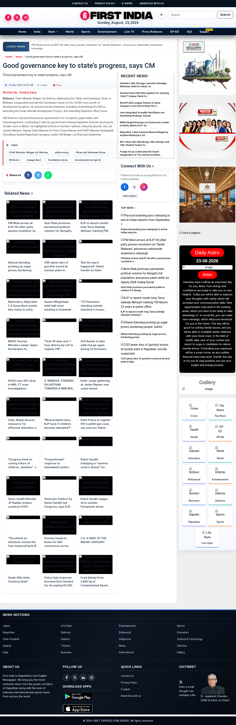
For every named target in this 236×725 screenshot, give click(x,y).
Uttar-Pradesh (11, 639)
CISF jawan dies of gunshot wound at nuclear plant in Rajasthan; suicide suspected (56, 266)
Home (22, 31)
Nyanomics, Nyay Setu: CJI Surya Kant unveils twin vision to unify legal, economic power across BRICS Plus (23, 306)
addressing (61, 152)
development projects (88, 160)
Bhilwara (14, 160)
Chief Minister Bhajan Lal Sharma (28, 152)
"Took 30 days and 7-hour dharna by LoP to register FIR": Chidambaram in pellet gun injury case (59, 345)
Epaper (204, 31)
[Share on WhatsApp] (48, 175)
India (37, 31)
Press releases (152, 31)
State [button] (51, 31)
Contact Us (127, 675)
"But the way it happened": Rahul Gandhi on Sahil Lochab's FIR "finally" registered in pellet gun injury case (94, 266)
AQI (189, 31)
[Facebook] (125, 187)
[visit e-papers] (189, 236)
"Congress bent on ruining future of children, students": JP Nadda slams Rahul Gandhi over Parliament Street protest (23, 463)
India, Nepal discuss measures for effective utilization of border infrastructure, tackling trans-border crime (23, 424)
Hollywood (125, 639)
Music (122, 645)
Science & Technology (189, 639)
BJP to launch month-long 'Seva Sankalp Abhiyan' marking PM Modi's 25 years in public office (95, 227)
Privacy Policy (129, 682)
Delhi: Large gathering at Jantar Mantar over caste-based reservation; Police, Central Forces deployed (95, 385)
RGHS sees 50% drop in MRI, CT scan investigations (22, 384)
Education (183, 632)
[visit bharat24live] (207, 133)
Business (66, 652)
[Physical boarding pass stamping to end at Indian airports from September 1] (146, 219)
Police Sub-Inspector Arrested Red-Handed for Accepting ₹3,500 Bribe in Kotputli (58, 581)
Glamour (66, 632)
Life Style (66, 625)
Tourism (65, 645)
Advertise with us (131, 695)
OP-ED (174, 31)
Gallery (181, 652)
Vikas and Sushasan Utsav (90, 152)
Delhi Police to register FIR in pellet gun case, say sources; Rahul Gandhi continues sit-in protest (96, 424)
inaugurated (34, 160)
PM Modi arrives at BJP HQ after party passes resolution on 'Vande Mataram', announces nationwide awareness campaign (23, 227)
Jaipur (6, 625)
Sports (85, 31)
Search (225, 14)
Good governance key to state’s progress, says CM (54, 56)
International (126, 652)
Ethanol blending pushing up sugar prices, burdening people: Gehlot (19, 266)
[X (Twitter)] (134, 187)
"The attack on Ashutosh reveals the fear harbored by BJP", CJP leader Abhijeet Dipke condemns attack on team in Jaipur (23, 542)
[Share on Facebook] (28, 175)
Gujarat (7, 645)
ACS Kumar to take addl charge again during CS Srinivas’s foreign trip (93, 345)
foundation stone (58, 160)
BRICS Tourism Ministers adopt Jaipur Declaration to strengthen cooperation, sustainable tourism (23, 345)
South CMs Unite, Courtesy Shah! (19, 579)
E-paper (125, 689)
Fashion (65, 639)
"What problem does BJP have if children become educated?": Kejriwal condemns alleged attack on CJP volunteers (58, 424)
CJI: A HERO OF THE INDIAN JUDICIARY (93, 540)
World (70, 31)
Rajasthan (9, 632)
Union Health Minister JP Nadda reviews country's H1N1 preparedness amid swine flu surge (22, 503)
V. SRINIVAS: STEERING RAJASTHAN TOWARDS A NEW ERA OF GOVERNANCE (59, 385)
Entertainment (107, 31)
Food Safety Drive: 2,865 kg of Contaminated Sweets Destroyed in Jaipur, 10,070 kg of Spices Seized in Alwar (95, 581)
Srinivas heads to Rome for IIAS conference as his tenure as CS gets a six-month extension (57, 542)
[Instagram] (144, 187)
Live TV (129, 31)
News (19, 56)
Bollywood (125, 632)
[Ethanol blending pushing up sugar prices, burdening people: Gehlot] (146, 325)
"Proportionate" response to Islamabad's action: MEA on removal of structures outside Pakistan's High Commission (57, 463)
